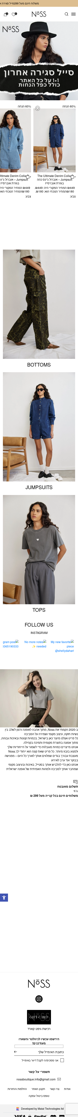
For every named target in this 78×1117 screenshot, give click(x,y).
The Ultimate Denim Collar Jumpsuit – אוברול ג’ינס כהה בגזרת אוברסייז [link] (54, 179)
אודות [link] (67, 1089)
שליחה (15, 1052)
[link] (4, 898)
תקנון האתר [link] (38, 1089)
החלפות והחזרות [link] (17, 1089)
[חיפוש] (66, 14)
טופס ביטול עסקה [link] (39, 1096)
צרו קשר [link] (54, 1089)
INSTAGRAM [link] (39, 633)
